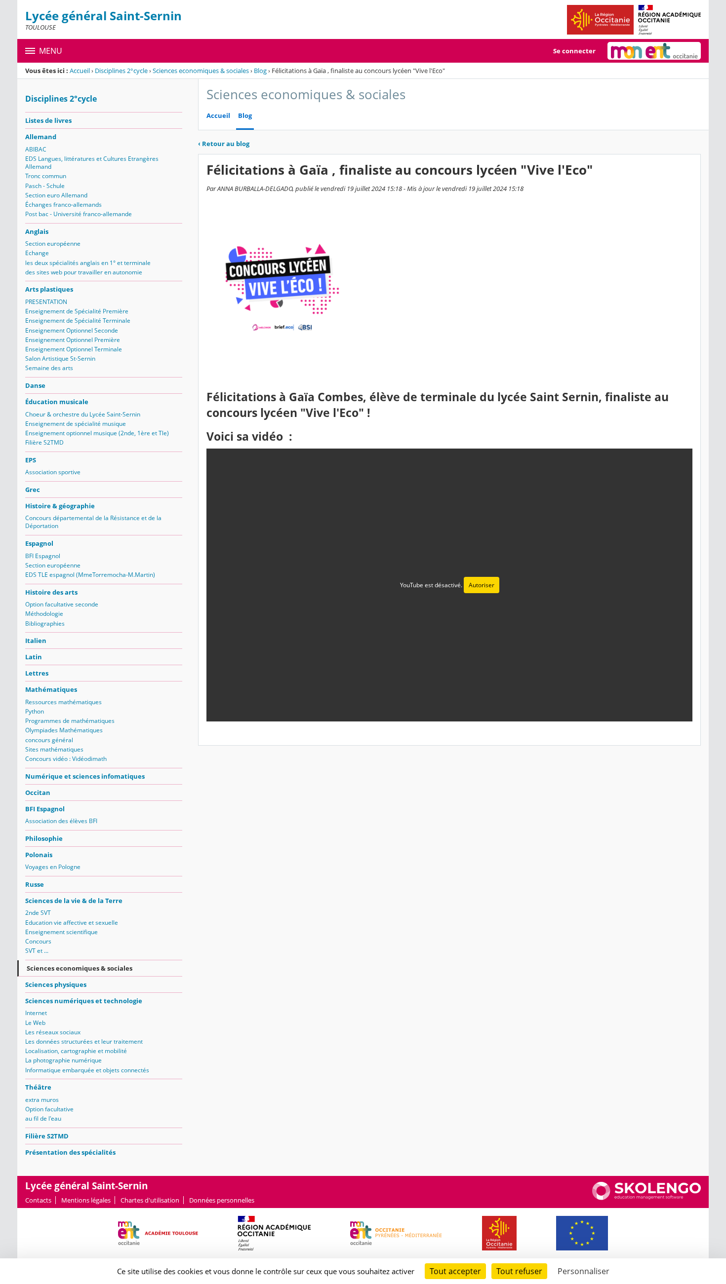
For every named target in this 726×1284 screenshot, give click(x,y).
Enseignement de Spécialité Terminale (77, 320)
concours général (49, 740)
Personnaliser (583, 1271)
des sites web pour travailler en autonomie (83, 272)
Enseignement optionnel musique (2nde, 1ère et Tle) (97, 433)
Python (34, 711)
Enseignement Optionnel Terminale (73, 349)
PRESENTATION (46, 302)
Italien (35, 640)
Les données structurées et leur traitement (84, 1041)
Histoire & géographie (60, 505)
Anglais (36, 231)
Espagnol (39, 543)
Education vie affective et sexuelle (71, 922)
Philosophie (44, 838)
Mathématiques (51, 689)
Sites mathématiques (54, 749)
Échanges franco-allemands (63, 204)
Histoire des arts (51, 592)
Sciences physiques (55, 984)
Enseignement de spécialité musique (75, 423)
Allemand (40, 136)
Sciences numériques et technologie (83, 1000)
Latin (33, 656)
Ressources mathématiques (63, 702)
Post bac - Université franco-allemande (78, 214)
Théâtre (38, 1087)
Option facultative (49, 1109)
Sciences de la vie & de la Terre (73, 900)
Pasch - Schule (45, 186)
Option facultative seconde (61, 604)
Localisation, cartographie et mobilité (76, 1051)
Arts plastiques (49, 289)
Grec (32, 489)
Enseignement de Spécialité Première (76, 311)
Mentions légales (86, 1200)
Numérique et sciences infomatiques (85, 776)
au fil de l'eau (43, 1118)
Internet (36, 1013)
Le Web (35, 1023)
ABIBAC (35, 149)
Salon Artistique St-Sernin (60, 358)
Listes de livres (48, 120)
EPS (30, 459)
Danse (35, 385)
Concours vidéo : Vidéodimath (66, 759)
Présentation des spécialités (70, 1152)
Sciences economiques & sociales (201, 70)
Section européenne (53, 243)
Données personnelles (221, 1200)
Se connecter (574, 50)
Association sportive (53, 472)
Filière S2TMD (44, 442)
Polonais (38, 854)
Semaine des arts (49, 368)
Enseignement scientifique (61, 932)
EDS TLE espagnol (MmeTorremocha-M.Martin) (90, 574)
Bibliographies (45, 623)
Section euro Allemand (56, 195)
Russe (34, 884)
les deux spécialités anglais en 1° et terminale (88, 263)
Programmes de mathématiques (70, 721)
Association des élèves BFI (61, 821)
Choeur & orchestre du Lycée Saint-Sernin (82, 414)
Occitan (37, 792)
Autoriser (481, 585)
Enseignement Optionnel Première (72, 340)
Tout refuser (519, 1271)
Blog (260, 70)
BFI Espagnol (42, 556)
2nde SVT (38, 912)
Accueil (80, 70)
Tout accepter (455, 1271)
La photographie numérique (63, 1060)
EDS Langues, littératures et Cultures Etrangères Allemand (92, 162)
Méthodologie (44, 613)
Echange (37, 253)
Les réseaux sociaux (53, 1032)
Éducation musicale (56, 401)
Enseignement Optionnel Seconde (71, 330)
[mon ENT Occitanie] (654, 51)
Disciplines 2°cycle (121, 70)
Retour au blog (223, 143)
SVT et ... (36, 950)
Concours (38, 941)
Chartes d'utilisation (150, 1200)
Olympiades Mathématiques (64, 730)
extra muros (42, 1099)
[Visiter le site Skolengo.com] (646, 1197)
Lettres (36, 673)
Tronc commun (45, 176)
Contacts (38, 1200)
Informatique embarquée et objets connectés (87, 1070)
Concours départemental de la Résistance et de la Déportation (93, 522)
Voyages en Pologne (53, 867)
